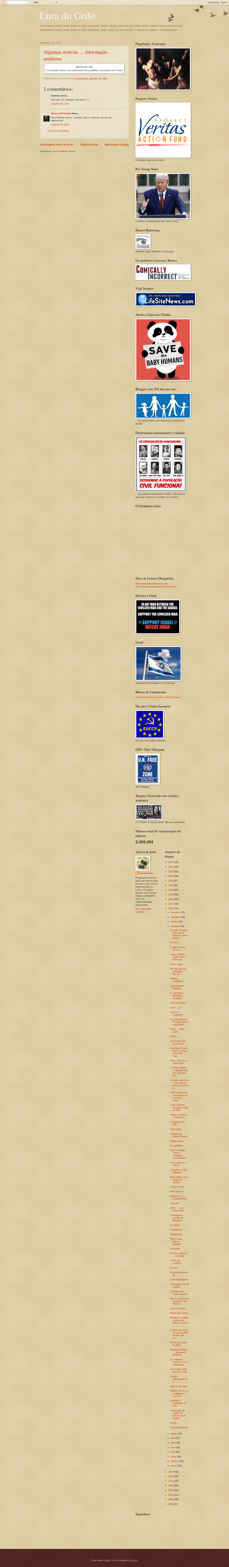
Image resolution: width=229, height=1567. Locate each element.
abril (173, 1452)
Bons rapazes (177, 1191)
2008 (171, 1504)
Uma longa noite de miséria (179, 1285)
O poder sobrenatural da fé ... (179, 1379)
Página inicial (89, 144)
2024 (171, 871)
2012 (171, 1485)
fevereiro (175, 1461)
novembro (176, 917)
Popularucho (176, 1234)
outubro (175, 921)
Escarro (174, 942)
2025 (171, 867)
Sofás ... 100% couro (177, 1030)
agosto (174, 1433)
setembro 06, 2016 (60, 104)
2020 (171, 890)
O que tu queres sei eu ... (178, 948)
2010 (171, 1495)
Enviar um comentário (58, 131)
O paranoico (176, 1229)
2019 (171, 894)
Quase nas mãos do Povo (178, 1343)
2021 (171, 885)
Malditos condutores (176, 979)
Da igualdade (176, 1145)
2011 (171, 1490)
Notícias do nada (178, 1386)
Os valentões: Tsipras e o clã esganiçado (178, 1362)
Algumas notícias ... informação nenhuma (178, 1352)
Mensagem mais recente (56, 144)
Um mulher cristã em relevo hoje (178, 1370)
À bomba (174, 1203)
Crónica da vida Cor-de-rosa (177, 1042)
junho (174, 1442)
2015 (171, 1472)
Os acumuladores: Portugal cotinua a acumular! (179, 1022)
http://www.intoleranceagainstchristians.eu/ (156, 586)
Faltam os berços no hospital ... (178, 1116)
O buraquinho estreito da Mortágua (176, 1218)
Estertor (174, 1268)
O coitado (175, 1225)
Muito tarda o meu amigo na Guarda (179, 1179)
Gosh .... (174, 1036)
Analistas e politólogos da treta (178, 1403)
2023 (171, 876)
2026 (171, 862)
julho (173, 1438)
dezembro (176, 912)
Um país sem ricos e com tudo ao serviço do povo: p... (179, 1084)
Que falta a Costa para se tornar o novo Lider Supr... (179, 1052)
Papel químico (177, 1141)
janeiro (174, 1466)
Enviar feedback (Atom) (63, 151)
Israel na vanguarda (176, 1013)
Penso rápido (176, 964)
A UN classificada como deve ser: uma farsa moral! (179, 1096)
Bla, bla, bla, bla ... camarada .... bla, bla (179, 971)
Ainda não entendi (179, 1427)
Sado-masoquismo (179, 1279)
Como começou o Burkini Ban (178, 1061)
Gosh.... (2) (175, 1007)
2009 (171, 1499)
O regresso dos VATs (177, 1123)
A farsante (175, 1248)
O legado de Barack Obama (178, 1135)
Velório (173, 1423)
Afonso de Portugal (61, 113)
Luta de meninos (178, 1308)
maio (173, 1447)
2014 (171, 1476)
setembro (176, 926)
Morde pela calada (179, 1313)
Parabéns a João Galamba (178, 1171)
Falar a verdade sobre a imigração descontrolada (178, 1154)
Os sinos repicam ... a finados (178, 1254)
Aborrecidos (176, 1129)
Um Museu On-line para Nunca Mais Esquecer (158, 697)
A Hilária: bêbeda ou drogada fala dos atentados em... (179, 1071)
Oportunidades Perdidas (177, 987)
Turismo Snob (177, 1187)
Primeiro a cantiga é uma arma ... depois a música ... (179, 1321)
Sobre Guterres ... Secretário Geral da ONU (179, 1107)
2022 (171, 881)
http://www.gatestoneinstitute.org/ (151, 583)
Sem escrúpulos (178, 1003)
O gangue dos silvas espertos (178, 1292)
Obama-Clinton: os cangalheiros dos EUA (179, 1393)
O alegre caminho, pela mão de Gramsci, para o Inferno (179, 934)
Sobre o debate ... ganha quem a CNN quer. (179, 957)
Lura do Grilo (68, 15)
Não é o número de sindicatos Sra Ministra (179, 1301)
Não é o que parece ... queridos (176, 1241)
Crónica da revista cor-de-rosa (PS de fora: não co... (179, 1334)
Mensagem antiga (117, 144)
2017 (171, 904)
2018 (171, 899)
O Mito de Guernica (175, 1261)
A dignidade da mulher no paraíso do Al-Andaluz (178, 1414)
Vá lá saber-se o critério (178, 1163)
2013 (171, 1481)
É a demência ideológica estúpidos (177, 996)
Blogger (133, 1560)
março (174, 1456)
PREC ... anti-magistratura (177, 1209)
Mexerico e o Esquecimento (178, 1197)
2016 (171, 908)
